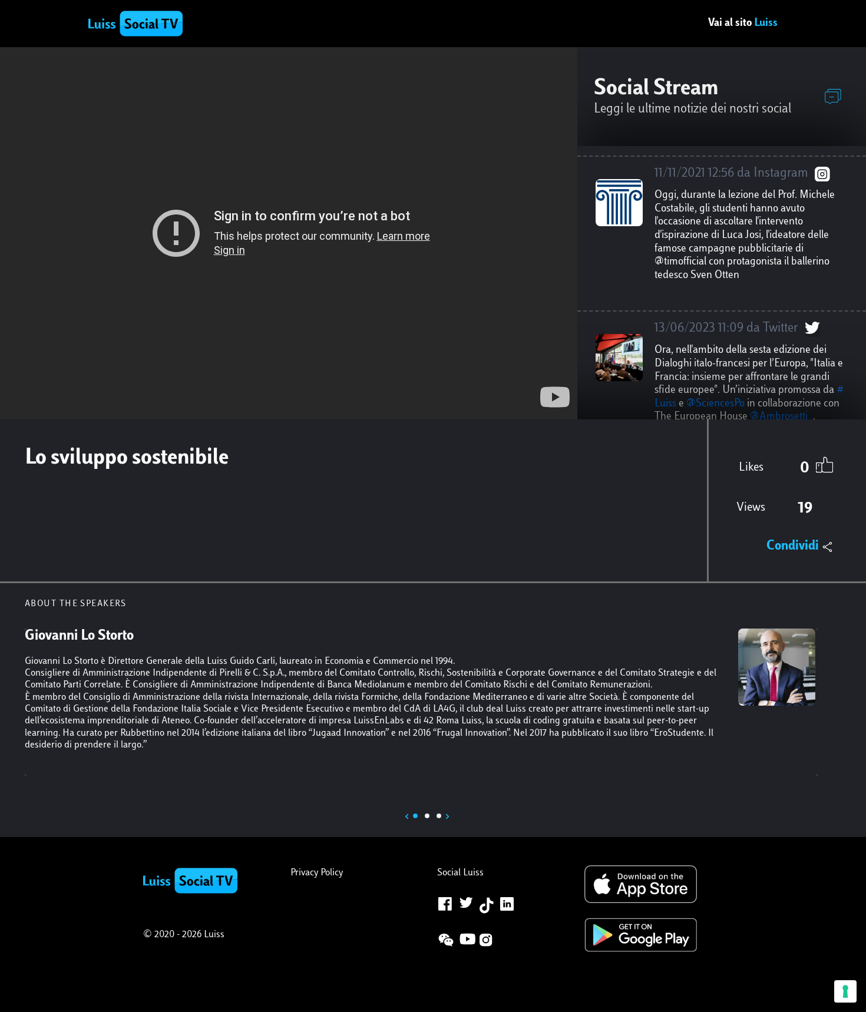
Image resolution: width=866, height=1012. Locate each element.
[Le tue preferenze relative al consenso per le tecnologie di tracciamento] (845, 991)
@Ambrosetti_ (781, 417)
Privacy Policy (316, 873)
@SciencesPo (715, 404)
